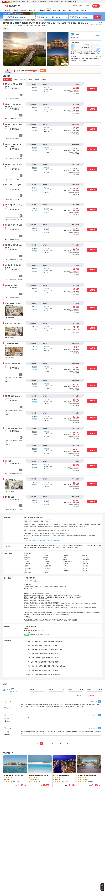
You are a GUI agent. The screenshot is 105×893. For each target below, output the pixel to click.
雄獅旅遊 (5, 13)
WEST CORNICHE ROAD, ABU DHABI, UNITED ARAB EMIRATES (30, 25)
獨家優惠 (44, 79)
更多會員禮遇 (68, 1)
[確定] (97, 17)
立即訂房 (92, 89)
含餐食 (15, 79)
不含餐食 (22, 79)
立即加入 (62, 1)
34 (63, 744)
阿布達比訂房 (12, 13)
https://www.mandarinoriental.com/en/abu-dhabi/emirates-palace (42, 540)
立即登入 (43, 71)
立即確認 (29, 79)
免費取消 (37, 79)
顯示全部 (98, 56)
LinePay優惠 (47, 634)
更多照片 (65, 64)
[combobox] (7, 79)
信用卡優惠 (41, 630)
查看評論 (96, 35)
